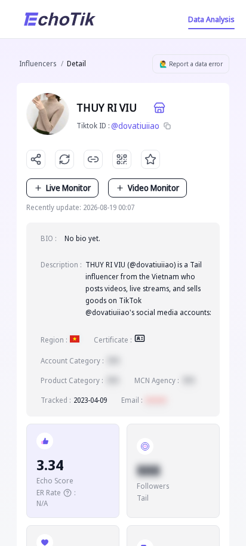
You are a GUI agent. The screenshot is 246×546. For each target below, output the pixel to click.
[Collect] (150, 159)
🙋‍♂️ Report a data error (191, 64)
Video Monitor (153, 187)
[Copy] (167, 126)
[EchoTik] (60, 19)
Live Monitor (68, 187)
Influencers (37, 63)
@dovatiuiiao (135, 125)
